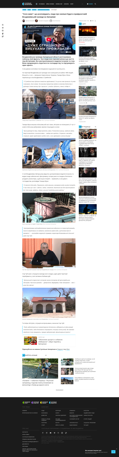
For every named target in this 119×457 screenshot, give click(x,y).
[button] (3, 25)
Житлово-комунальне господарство (76, 416)
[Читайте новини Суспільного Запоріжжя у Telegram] (54, 432)
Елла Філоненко (56, 20)
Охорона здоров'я (61, 415)
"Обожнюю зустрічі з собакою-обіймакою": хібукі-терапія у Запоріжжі (50, 341)
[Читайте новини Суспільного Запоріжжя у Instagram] (46, 432)
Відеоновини (73, 425)
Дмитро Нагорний (30, 20)
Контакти (25, 432)
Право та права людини (45, 419)
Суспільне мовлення (28, 437)
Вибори (72, 413)
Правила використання (29, 439)
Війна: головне (50, 4)
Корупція (58, 410)
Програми (25, 446)
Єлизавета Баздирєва (43, 20)
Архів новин (25, 434)
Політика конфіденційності (30, 441)
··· (82, 4)
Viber (68, 349)
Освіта (57, 413)
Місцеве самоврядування (60, 419)
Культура (66, 4)
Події (42, 410)
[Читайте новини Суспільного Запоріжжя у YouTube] (50, 432)
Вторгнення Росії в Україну (43, 9)
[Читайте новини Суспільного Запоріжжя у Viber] (58, 432)
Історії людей (54, 9)
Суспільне (60, 440)
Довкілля (44, 415)
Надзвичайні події (89, 413)
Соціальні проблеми (90, 422)
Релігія (57, 422)
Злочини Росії (74, 422)
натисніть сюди (60, 441)
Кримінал (72, 410)
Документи (25, 444)
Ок (113, 451)
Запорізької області (51, 57)
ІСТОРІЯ (24, 9)
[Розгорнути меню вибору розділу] (36, 4)
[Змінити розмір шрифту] (95, 20)
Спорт (71, 4)
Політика (44, 422)
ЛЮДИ (29, 9)
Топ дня (86, 425)
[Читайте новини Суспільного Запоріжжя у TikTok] (66, 432)
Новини (24, 410)
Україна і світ (59, 4)
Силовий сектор (74, 419)
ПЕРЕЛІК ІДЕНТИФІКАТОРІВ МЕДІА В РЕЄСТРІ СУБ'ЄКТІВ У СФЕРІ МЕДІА (29, 450)
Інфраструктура (88, 415)
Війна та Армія (60, 425)
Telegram (60, 349)
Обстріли (34, 9)
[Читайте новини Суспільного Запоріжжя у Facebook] (42, 432)
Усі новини (42, 4)
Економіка (44, 413)
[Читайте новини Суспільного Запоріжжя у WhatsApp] (62, 432)
